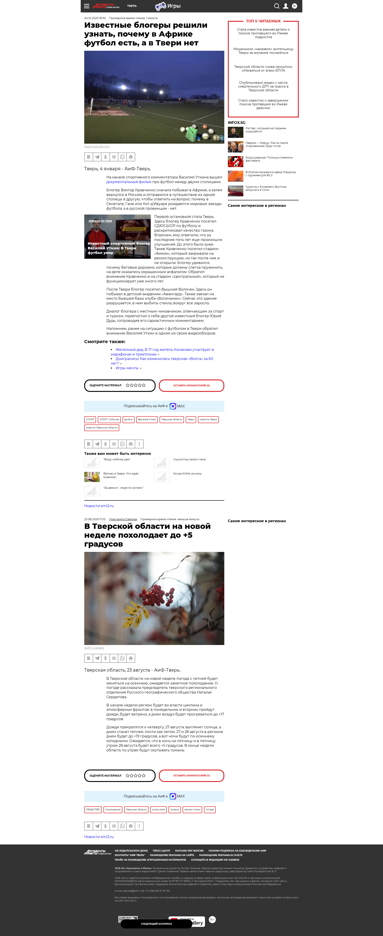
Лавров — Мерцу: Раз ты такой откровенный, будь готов (267, 144)
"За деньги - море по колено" (123, 487)
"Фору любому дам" (116, 459)
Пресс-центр (161, 850)
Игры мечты (127, 368)
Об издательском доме (131, 850)
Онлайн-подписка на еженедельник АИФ (237, 850)
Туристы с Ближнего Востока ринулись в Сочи (266, 188)
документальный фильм (128, 182)
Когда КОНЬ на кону (187, 473)
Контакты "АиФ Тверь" (130, 855)
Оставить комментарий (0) (191, 385)
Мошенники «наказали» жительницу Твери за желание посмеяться (263, 51)
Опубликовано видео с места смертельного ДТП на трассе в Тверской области (263, 86)
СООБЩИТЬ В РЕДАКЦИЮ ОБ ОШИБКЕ (215, 859)
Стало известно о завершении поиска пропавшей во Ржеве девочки (263, 104)
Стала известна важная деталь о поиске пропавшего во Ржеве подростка (263, 33)
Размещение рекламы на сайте (172, 855)
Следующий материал (156, 923)
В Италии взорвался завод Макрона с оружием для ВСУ (271, 174)
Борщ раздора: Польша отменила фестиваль (269, 159)
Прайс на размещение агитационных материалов (150, 859)
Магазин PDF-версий (189, 850)
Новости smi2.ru (99, 506)
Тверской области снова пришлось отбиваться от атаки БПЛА (263, 68)
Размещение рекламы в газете (220, 855)
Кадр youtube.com (97, 146)
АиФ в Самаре (94, 647)
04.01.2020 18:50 (95, 18)
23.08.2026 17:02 (95, 519)
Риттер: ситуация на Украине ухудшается (266, 130)
